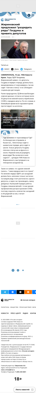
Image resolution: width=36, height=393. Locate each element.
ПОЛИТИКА (5, 307)
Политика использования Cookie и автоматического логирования (13, 333)
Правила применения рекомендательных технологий (15, 340)
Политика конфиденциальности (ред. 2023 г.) (17, 336)
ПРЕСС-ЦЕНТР (16, 313)
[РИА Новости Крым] (8, 19)
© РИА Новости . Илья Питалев (8, 60)
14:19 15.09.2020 (5, 37)
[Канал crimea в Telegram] (5, 292)
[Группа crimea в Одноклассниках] (28, 292)
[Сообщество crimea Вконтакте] (12, 292)
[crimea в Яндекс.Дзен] (20, 292)
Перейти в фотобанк (22, 60)
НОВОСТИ (5, 313)
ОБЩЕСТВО (14, 307)
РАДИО (25, 313)
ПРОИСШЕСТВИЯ (25, 307)
